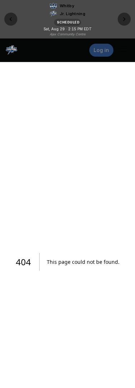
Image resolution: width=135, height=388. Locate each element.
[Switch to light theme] (79, 50)
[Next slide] (124, 19)
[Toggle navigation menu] (122, 50)
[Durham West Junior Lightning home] (11, 50)
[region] (67, 19)
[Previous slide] (10, 19)
